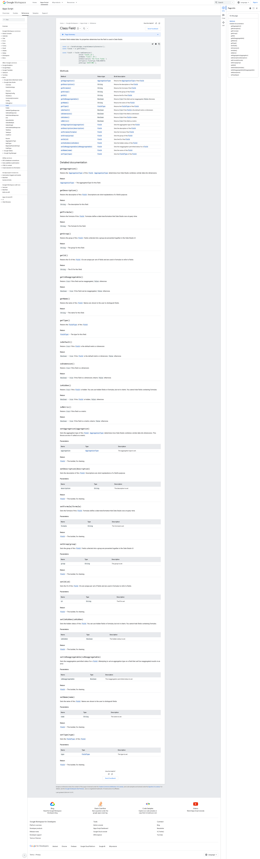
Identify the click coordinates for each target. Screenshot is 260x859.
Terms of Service (35, 838)
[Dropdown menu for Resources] (77, 2)
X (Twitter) (160, 831)
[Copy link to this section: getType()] (72, 320)
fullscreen (253, 8)
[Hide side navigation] (24, 855)
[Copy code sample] (159, 44)
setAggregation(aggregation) (72, 125)
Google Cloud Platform (88, 846)
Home (35, 2)
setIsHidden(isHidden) (70, 143)
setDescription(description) (72, 128)
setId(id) (64, 139)
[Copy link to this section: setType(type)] (77, 735)
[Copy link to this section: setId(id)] (73, 582)
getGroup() (65, 92)
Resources (71, 2)
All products (56, 2)
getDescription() (68, 84)
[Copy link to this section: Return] (67, 179)
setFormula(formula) (69, 132)
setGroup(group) (67, 136)
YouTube (160, 835)
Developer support (36, 835)
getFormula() (66, 88)
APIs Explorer (97, 835)
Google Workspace (72, 23)
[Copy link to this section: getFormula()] (76, 212)
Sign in (255, 2)
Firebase (73, 846)
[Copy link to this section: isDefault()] (75, 342)
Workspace (20, 2)
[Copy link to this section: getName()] (72, 299)
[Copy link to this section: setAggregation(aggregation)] (92, 429)
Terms (32, 855)
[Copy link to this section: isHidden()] (74, 385)
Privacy (38, 855)
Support (45, 13)
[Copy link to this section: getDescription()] (80, 190)
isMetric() (65, 121)
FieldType (101, 106)
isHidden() (65, 117)
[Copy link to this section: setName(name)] (77, 697)
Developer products (36, 828)
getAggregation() (68, 81)
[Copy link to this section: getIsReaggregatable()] (86, 277)
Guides (15, 13)
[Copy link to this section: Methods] (70, 71)
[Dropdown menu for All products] (62, 2)
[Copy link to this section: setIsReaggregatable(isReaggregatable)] (103, 657)
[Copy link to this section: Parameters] (71, 441)
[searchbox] (13, 19)
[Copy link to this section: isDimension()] (77, 364)
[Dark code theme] (156, 44)
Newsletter (160, 828)
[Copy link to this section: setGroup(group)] (79, 544)
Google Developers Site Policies (74, 789)
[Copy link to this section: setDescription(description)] (92, 469)
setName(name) (66, 150)
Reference (25, 13)
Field (142, 81)
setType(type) (66, 154)
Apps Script (44, 2)
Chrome (64, 846)
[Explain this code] (152, 44)
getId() (64, 95)
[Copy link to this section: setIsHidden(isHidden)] (86, 619)
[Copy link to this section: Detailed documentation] (89, 162)
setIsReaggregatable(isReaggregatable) (76, 147)
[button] (13, 33)
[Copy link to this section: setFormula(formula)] (84, 506)
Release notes (34, 831)
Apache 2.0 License (154, 786)
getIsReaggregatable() (70, 99)
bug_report (250, 8)
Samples (35, 13)
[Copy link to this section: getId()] (70, 255)
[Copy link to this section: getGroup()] (73, 234)
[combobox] (224, 2)
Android (55, 846)
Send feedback (153, 29)
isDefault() (65, 110)
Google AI (102, 846)
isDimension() (66, 114)
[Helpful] (156, 23)
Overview (5, 13)
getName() (65, 103)
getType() (65, 106)
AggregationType (104, 81)
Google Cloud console (100, 831)
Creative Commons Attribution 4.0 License (111, 786)
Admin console (98, 825)
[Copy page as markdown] (84, 28)
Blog (158, 825)
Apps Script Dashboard (100, 828)
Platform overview (36, 825)
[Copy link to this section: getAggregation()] (80, 169)
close (257, 8)
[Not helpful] (159, 23)
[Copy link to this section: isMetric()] (74, 407)
